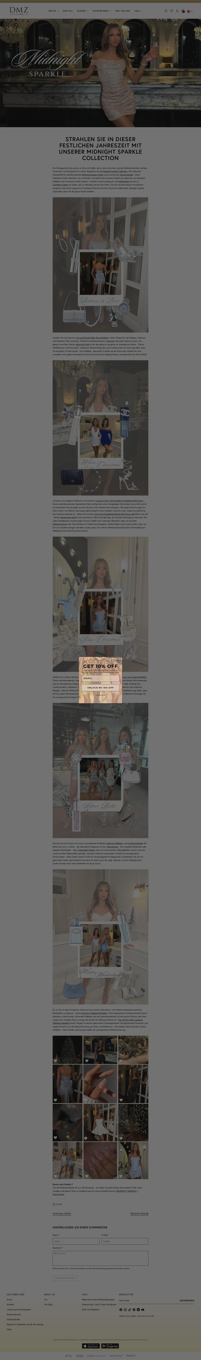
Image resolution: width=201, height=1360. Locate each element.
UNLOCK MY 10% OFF (100, 687)
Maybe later (100, 695)
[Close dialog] (118, 660)
